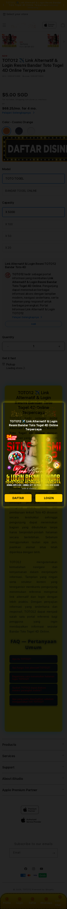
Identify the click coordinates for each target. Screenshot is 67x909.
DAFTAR (18, 498)
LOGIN (49, 498)
